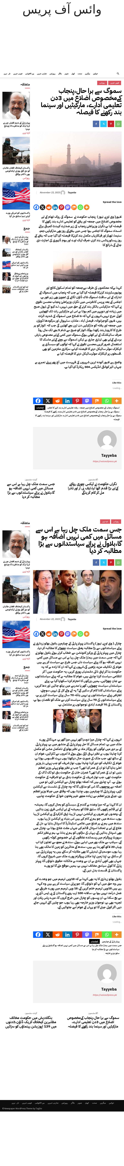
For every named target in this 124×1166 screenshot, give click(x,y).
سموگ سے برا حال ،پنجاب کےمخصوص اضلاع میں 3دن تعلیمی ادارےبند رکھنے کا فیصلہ (81, 411)
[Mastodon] (68, 207)
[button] (118, 73)
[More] (86, 207)
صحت (80, 73)
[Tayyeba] (63, 192)
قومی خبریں (17, 73)
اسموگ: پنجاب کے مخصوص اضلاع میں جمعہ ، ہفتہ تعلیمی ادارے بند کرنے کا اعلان (83, 407)
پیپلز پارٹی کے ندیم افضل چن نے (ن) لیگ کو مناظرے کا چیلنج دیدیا (16, 126)
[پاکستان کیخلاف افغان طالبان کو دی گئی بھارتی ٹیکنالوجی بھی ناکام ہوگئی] (16, 150)
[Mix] (74, 207)
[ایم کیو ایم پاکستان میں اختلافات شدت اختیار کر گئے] (6, 289)
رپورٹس (52, 73)
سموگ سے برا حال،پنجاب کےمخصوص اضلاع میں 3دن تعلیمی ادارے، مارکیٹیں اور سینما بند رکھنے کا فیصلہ (78, 417)
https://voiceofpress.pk (105, 461)
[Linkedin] (55, 207)
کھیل (73, 73)
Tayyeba (71, 192)
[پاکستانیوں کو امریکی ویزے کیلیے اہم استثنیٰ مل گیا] (16, 196)
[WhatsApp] (118, 124)
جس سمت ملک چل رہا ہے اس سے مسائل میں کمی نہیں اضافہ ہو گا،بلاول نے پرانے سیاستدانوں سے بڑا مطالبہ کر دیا (31, 490)
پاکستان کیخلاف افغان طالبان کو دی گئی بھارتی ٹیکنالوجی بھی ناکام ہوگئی (16, 171)
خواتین (95, 73)
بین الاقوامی (29, 73)
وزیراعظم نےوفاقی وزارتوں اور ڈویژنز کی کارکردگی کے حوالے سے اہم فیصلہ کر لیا (20, 277)
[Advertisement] (62, 45)
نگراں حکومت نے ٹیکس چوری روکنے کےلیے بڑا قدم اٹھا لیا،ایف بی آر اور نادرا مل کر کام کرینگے (93, 488)
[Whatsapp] (80, 207)
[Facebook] (96, 124)
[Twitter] (103, 124)
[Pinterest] (111, 124)
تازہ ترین (7, 73)
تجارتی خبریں (42, 73)
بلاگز (60, 73)
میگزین (87, 73)
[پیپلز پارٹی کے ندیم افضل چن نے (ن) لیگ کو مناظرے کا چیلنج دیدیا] (16, 105)
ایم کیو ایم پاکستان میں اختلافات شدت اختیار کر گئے (20, 289)
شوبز (66, 73)
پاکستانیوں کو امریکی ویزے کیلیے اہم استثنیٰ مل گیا (18, 214)
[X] (42, 207)
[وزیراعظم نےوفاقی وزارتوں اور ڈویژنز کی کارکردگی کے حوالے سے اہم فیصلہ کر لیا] (6, 276)
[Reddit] (49, 207)
